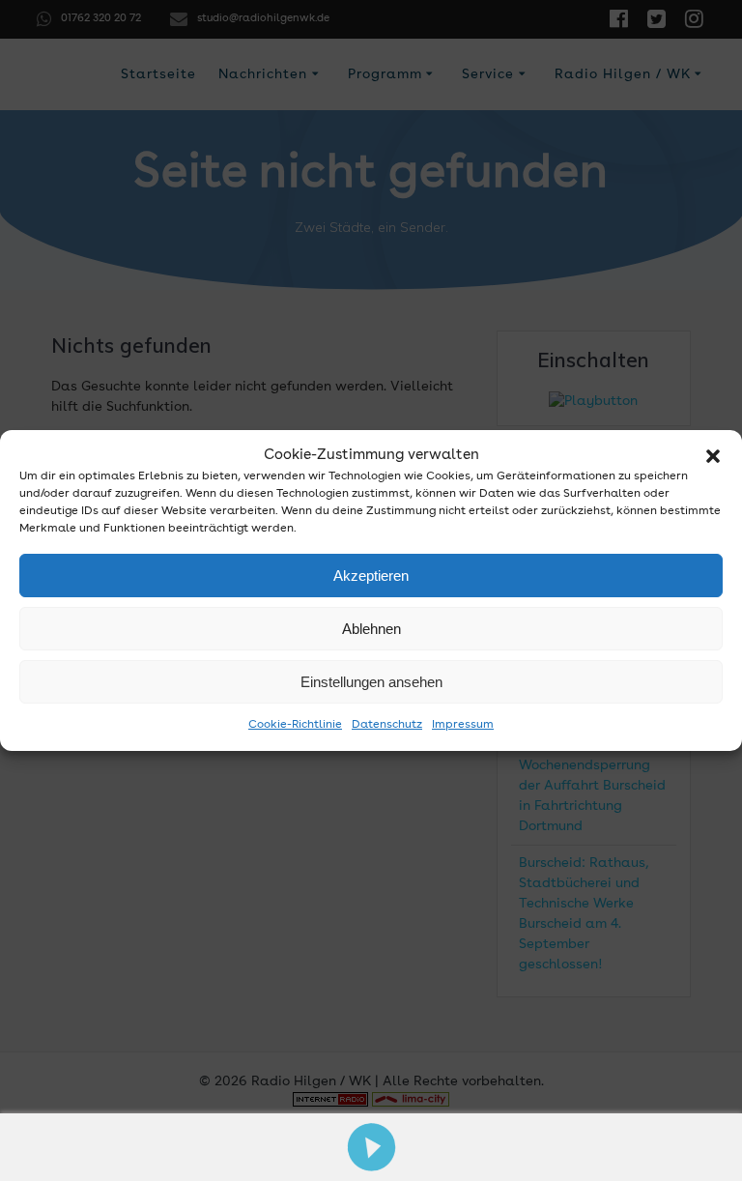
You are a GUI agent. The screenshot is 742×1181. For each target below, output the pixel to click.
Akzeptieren (371, 575)
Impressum (463, 725)
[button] (713, 456)
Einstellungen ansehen (371, 682)
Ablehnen (371, 628)
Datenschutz (387, 725)
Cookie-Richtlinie (295, 725)
